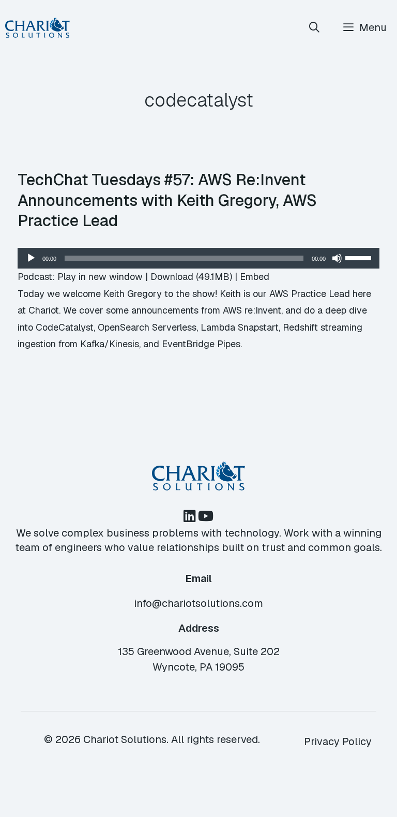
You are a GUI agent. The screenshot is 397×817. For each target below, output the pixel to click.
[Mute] (337, 258)
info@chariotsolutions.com (198, 603)
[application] (198, 258)
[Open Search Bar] (315, 27)
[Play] (31, 258)
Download (171, 277)
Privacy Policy (338, 741)
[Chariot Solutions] (37, 27)
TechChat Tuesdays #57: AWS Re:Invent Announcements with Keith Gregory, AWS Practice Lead (167, 200)
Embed (254, 277)
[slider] (359, 257)
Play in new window (100, 277)
